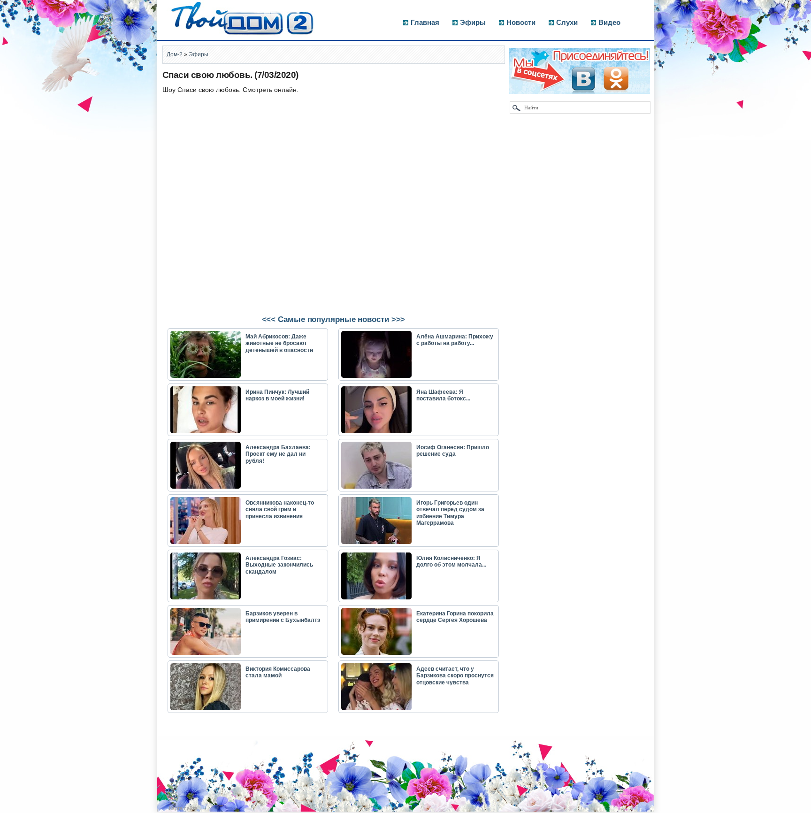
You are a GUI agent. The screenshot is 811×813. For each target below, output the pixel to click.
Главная (425, 22)
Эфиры (473, 22)
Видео (609, 22)
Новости (521, 22)
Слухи (567, 22)
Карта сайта (183, 808)
